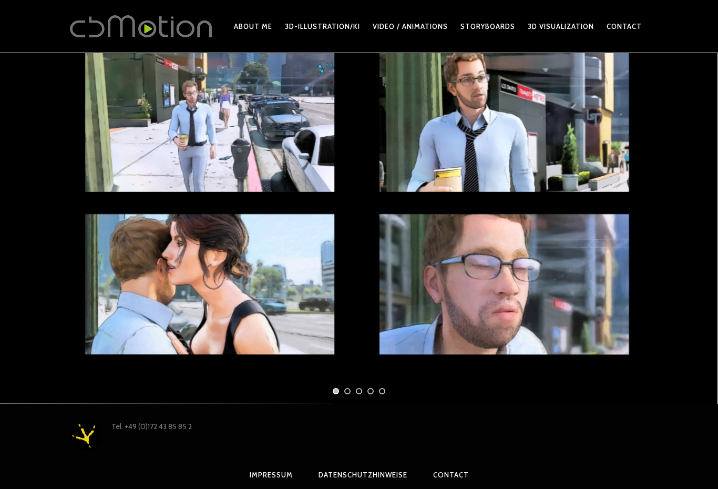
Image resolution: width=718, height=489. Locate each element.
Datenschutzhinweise (363, 475)
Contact (451, 475)
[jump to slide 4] (370, 391)
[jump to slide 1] (336, 391)
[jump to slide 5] (382, 391)
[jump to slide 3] (359, 391)
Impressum (271, 475)
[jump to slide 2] (347, 391)
